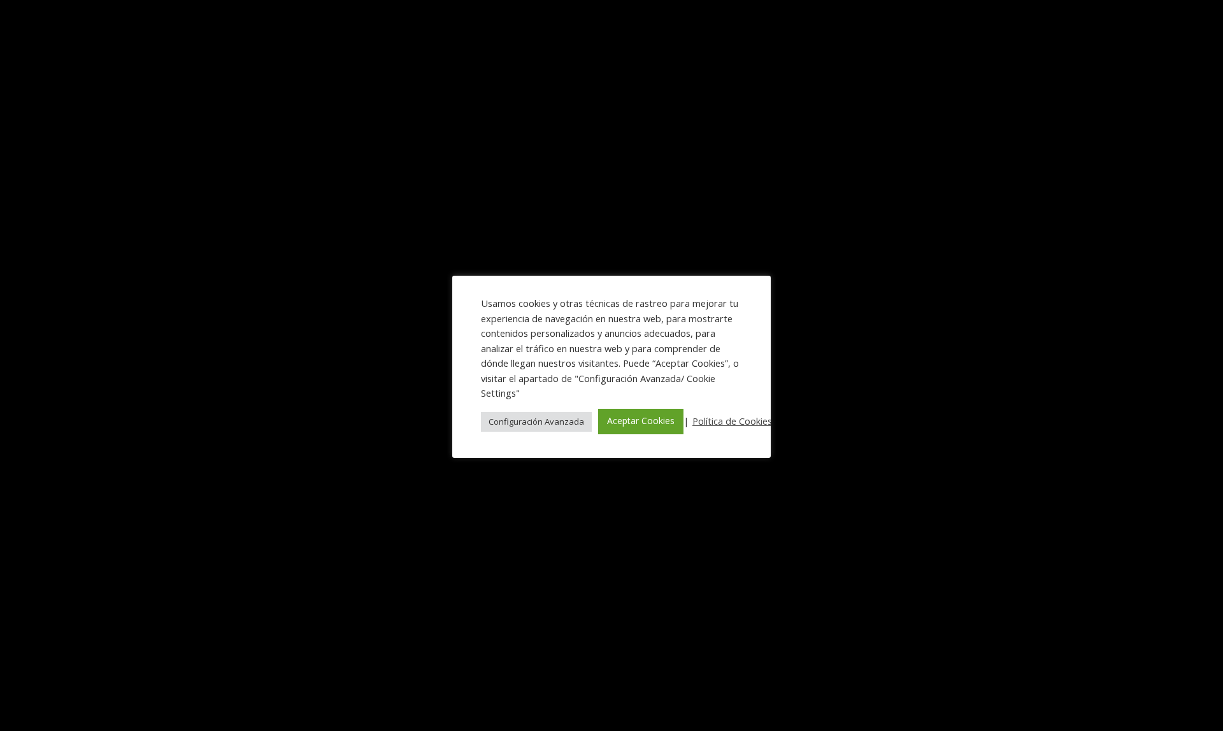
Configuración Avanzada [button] (536, 421)
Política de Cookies (732, 421)
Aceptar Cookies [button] (641, 421)
